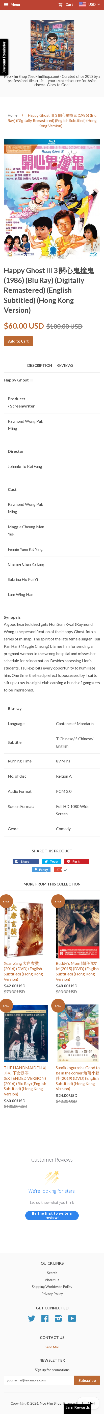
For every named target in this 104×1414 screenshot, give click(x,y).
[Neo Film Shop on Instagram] (58, 1320)
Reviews (65, 365)
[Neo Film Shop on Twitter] (31, 1320)
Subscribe (87, 1380)
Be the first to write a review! (52, 1215)
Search (52, 1273)
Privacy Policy (52, 1294)
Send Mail (52, 1347)
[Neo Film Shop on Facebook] (45, 1320)
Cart (69, 4)
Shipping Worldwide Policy (52, 1287)
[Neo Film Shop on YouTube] (72, 1320)
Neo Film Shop (51, 1403)
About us (52, 1280)
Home (12, 115)
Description (39, 365)
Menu (15, 4)
